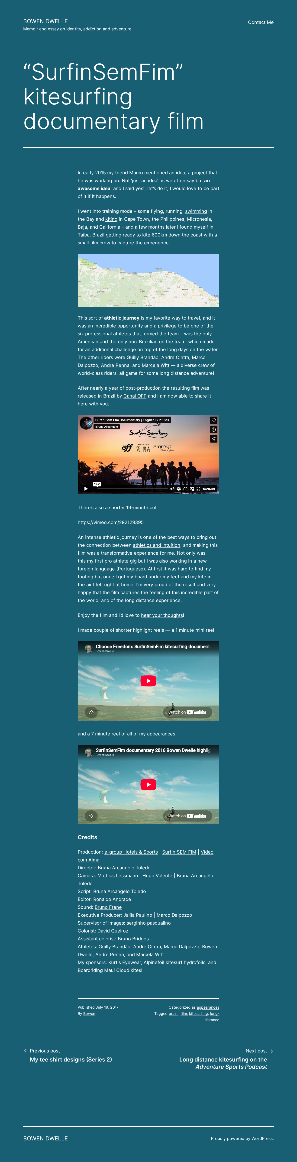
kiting (111, 219)
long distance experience (153, 600)
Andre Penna (115, 365)
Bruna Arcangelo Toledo (124, 868)
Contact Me (261, 22)
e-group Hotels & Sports (131, 852)
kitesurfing (198, 1013)
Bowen (89, 1013)
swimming (196, 211)
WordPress (262, 1138)
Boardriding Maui (96, 970)
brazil (173, 1013)
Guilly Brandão (142, 357)
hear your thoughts (162, 615)
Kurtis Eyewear (124, 962)
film (184, 1013)
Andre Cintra (175, 357)
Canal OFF (134, 396)
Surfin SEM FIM (179, 852)
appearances (208, 1007)
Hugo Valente (157, 875)
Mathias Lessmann (117, 875)
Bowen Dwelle (45, 21)
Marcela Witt (155, 365)
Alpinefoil (154, 962)
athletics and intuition (156, 545)
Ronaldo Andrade (112, 899)
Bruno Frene (108, 907)
